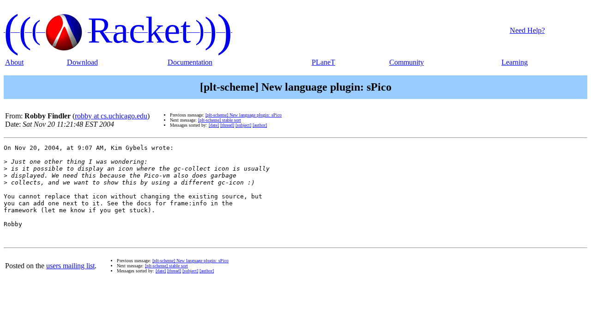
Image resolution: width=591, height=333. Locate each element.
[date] (214, 125)
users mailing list (70, 266)
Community (406, 62)
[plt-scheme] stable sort (219, 120)
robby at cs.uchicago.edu (111, 116)
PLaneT (323, 62)
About (14, 62)
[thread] (227, 125)
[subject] (243, 125)
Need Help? (527, 30)
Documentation (190, 62)
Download (82, 62)
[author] (260, 125)
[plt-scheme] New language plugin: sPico (243, 114)
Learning (514, 62)
